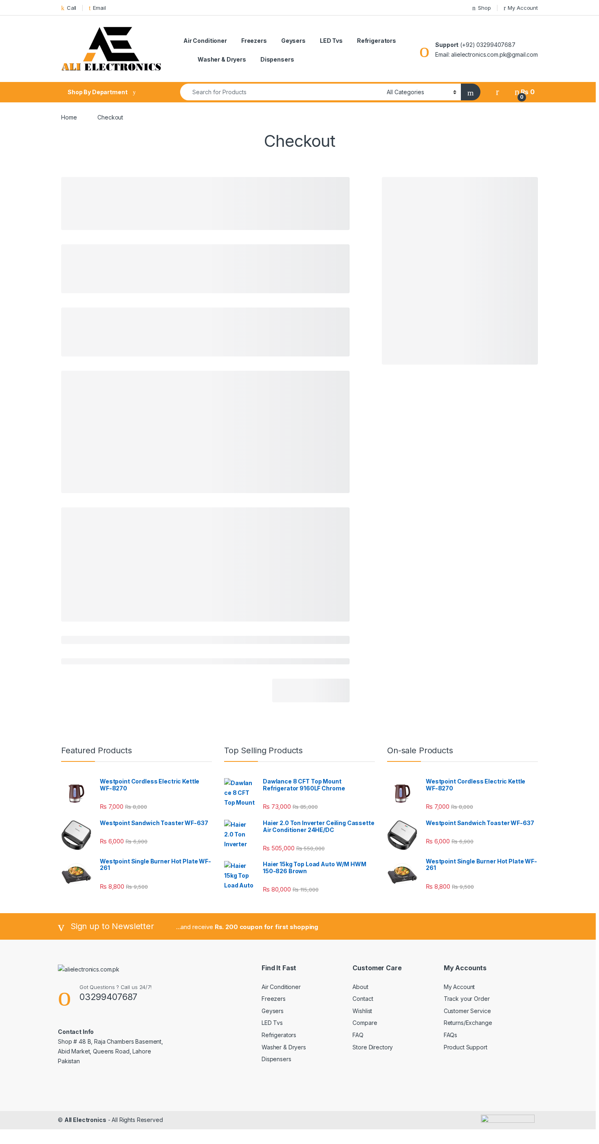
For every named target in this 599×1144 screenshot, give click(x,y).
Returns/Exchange (468, 1022)
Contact (362, 998)
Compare (364, 1022)
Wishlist (362, 1010)
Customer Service (467, 1010)
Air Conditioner (205, 40)
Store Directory (372, 1047)
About (360, 986)
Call (71, 7)
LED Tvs (331, 40)
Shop (484, 7)
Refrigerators (376, 40)
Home (69, 117)
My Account (523, 7)
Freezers (254, 40)
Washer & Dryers (222, 59)
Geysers (293, 40)
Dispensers (277, 59)
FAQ (357, 1034)
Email (99, 7)
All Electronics (85, 1119)
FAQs (450, 1034)
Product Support (465, 1047)
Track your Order (467, 998)
